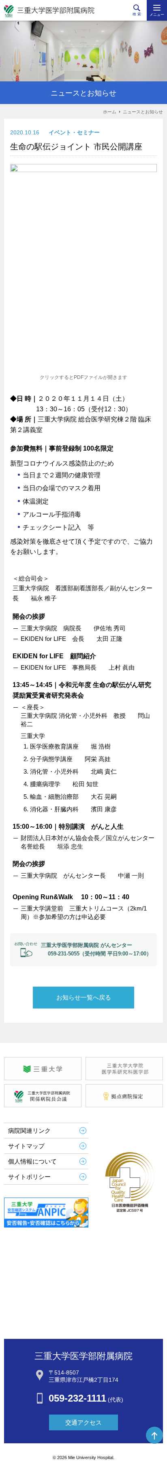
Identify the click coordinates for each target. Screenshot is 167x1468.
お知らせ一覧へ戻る (83, 997)
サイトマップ (26, 1145)
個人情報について (32, 1161)
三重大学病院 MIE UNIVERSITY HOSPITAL (49, 11)
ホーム (109, 111)
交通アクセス (83, 1422)
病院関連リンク (29, 1130)
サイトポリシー (29, 1176)
